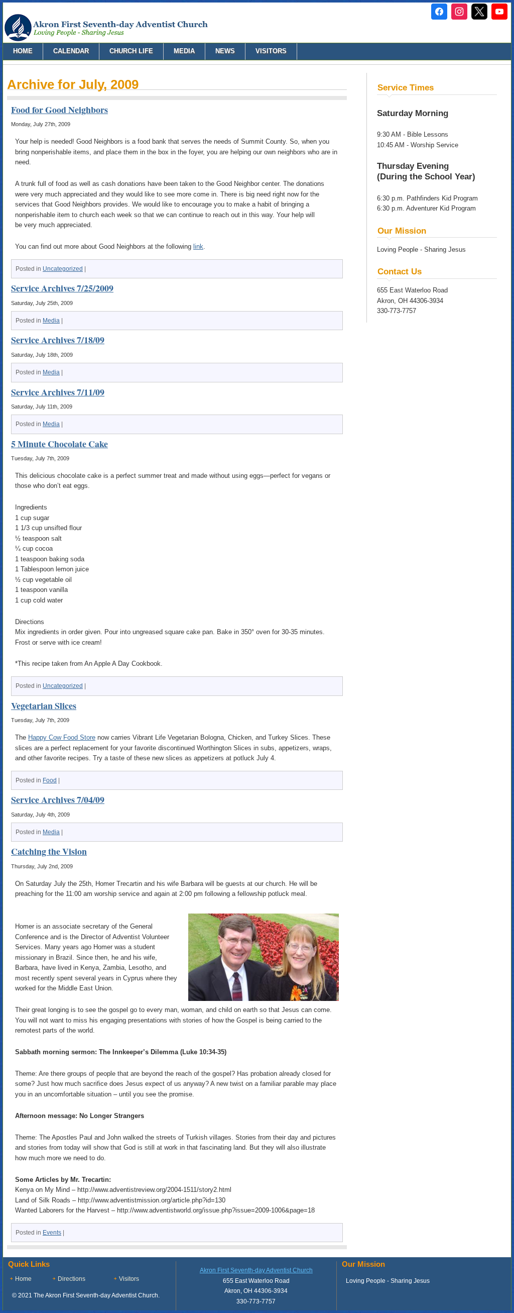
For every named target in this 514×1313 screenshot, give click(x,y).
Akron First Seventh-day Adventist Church (256, 1270)
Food (50, 780)
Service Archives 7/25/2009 (62, 287)
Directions (71, 1279)
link (198, 246)
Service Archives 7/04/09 (57, 799)
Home (23, 51)
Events (52, 1233)
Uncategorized (63, 269)
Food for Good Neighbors (59, 109)
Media (184, 51)
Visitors (271, 51)
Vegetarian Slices (43, 705)
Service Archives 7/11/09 (57, 391)
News (225, 51)
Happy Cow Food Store (61, 737)
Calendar (71, 51)
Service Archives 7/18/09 (57, 339)
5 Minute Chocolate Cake (59, 443)
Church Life (131, 51)
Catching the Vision (49, 851)
